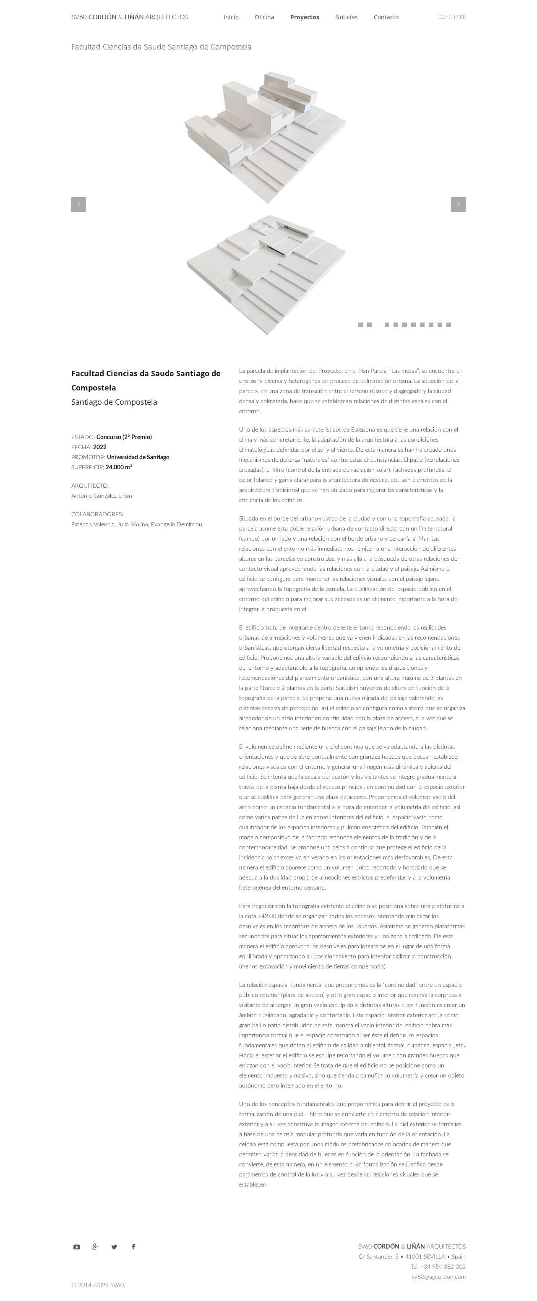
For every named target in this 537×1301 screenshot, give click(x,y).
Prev (78, 204)
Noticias (346, 17)
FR (463, 17)
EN (451, 17)
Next (458, 204)
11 (448, 325)
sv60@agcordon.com (439, 1277)
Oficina (264, 17)
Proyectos (304, 17)
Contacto (386, 17)
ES (441, 17)
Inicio (231, 17)
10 (440, 325)
